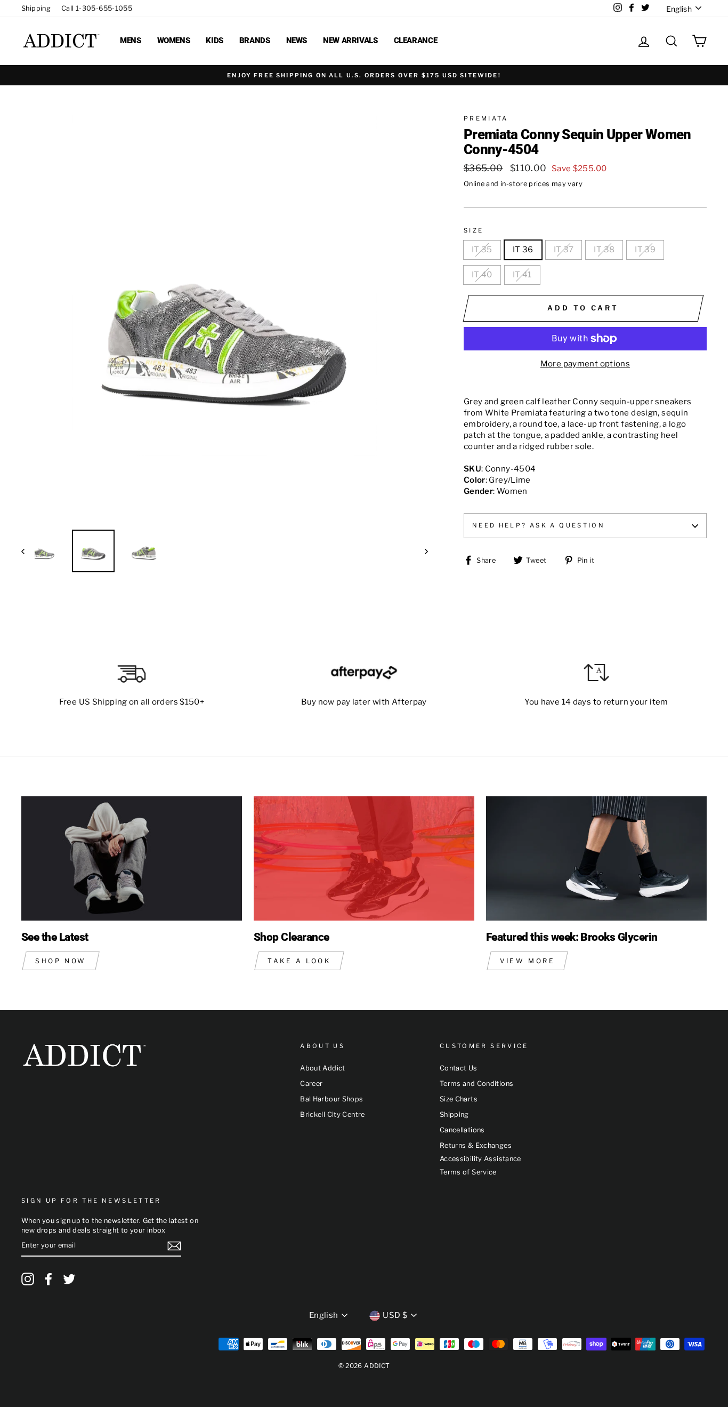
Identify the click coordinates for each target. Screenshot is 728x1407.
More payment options (585, 364)
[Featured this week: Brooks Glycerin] (596, 858)
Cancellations (462, 1130)
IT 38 (604, 249)
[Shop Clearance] (364, 858)
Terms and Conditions (477, 1084)
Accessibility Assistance (480, 1159)
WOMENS (173, 40)
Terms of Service (468, 1172)
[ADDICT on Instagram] (27, 1279)
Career (311, 1084)
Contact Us (459, 1068)
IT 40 (482, 274)
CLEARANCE (416, 40)
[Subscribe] (174, 1246)
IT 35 (482, 249)
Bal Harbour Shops (331, 1099)
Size (474, 230)
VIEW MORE (527, 961)
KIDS (214, 40)
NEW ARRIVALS (350, 40)
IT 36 (523, 249)
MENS (130, 40)
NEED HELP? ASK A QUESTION (538, 525)
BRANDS (254, 40)
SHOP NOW (60, 961)
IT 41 (522, 274)
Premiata (486, 118)
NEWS (297, 40)
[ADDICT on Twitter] (69, 1279)
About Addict (322, 1068)
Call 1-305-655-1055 (96, 8)
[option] (364, 75)
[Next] (421, 551)
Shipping (36, 8)
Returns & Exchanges (476, 1145)
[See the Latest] (131, 858)
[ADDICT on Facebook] (48, 1279)
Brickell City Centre (332, 1114)
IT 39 (645, 249)
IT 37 (564, 249)
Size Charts (459, 1099)
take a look (299, 961)
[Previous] (28, 551)
